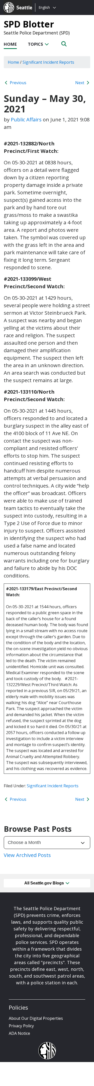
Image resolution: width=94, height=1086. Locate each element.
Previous (17, 82)
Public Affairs (26, 119)
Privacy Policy (21, 1026)
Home (10, 44)
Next (80, 82)
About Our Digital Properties (36, 1018)
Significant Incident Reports (52, 786)
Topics (36, 44)
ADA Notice (19, 1033)
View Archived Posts (27, 855)
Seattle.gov (14, 2)
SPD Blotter (29, 24)
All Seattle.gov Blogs (44, 883)
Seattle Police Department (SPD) (37, 33)
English (44, 7)
